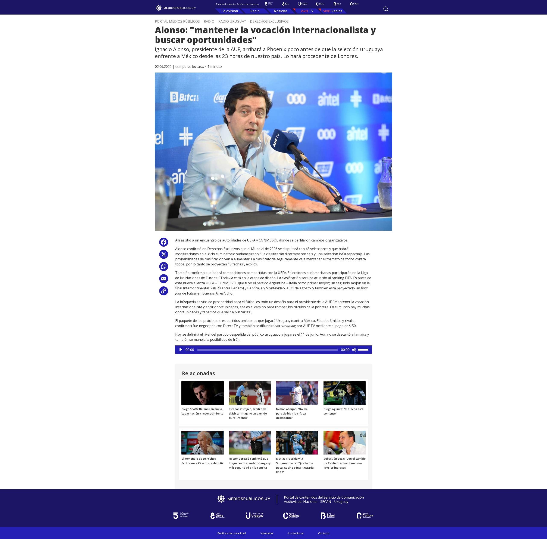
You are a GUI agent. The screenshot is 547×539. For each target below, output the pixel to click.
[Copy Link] (163, 292)
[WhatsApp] (163, 268)
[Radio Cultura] (354, 4)
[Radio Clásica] (320, 4)
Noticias (280, 11)
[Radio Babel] (337, 4)
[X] (163, 256)
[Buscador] (385, 9)
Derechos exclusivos (269, 21)
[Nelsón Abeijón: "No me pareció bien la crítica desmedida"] (297, 393)
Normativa (266, 533)
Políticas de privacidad (232, 533)
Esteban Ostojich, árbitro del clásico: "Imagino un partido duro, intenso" (248, 413)
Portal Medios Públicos (177, 21)
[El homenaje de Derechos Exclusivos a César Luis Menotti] (202, 442)
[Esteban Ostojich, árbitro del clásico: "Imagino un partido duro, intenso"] (250, 393)
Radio (255, 11)
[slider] (364, 349)
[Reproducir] (181, 350)
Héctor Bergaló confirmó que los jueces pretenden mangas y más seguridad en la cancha (250, 463)
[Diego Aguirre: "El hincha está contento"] (344, 393)
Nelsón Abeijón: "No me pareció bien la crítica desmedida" (292, 413)
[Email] (163, 280)
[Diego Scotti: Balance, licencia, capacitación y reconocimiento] (202, 393)
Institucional (295, 533)
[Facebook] (163, 244)
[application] (273, 349)
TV (311, 11)
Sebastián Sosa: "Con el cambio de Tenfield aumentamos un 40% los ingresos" (344, 463)
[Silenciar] (354, 350)
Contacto (323, 533)
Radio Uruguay (232, 21)
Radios (336, 11)
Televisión (229, 11)
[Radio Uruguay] (303, 4)
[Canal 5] (268, 4)
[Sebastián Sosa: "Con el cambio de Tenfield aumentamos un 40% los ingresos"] (344, 442)
